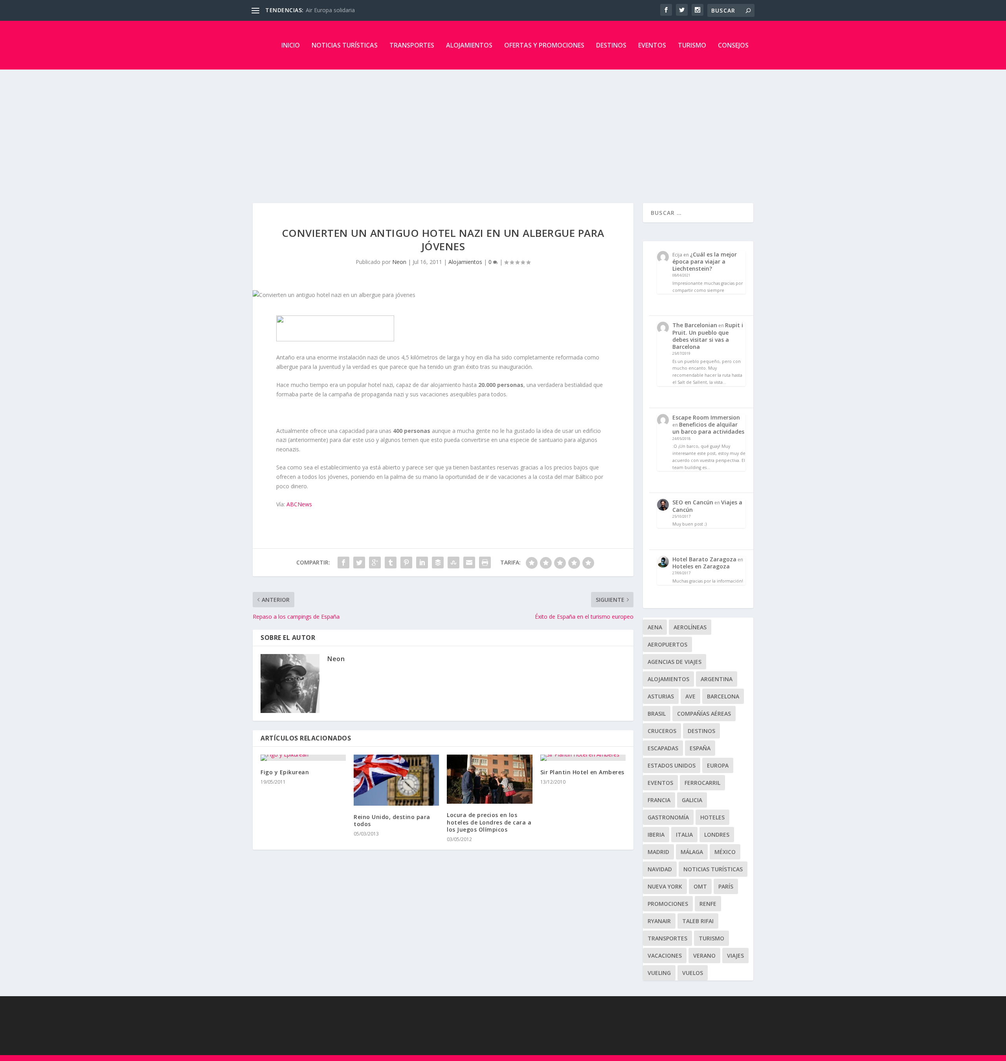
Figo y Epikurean (285, 772)
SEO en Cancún (692, 502)
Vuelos (692, 973)
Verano (704, 955)
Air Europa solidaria (330, 10)
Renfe (707, 903)
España (700, 748)
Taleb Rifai (698, 921)
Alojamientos (469, 45)
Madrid (658, 852)
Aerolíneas (690, 627)
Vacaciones (665, 955)
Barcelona (723, 696)
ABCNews (299, 504)
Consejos (733, 45)
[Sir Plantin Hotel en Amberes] (583, 758)
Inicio (290, 45)
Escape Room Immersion (706, 417)
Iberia (656, 834)
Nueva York (665, 886)
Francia (659, 800)
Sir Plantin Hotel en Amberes (582, 772)
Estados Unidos (672, 765)
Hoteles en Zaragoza (701, 566)
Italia (684, 834)
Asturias (661, 696)
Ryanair (659, 921)
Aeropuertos (667, 644)
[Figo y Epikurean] (303, 758)
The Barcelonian (694, 325)
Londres (716, 834)
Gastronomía (668, 817)
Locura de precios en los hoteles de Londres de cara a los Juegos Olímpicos (489, 822)
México (725, 852)
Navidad (660, 869)
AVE (690, 696)
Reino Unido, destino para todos (392, 820)
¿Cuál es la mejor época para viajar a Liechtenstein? (704, 261)
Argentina (716, 679)
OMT (700, 886)
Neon (399, 262)
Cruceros (662, 731)
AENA (655, 627)
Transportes (411, 45)
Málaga (692, 852)
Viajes (735, 955)
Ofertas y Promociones (544, 45)
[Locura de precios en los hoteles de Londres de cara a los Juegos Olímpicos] (489, 779)
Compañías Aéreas (704, 713)
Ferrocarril (702, 782)
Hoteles (712, 817)
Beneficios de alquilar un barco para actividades (708, 428)
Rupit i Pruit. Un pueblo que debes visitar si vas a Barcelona (707, 335)
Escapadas (663, 748)
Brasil (657, 713)
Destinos (611, 45)
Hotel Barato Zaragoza (704, 559)
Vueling (659, 973)
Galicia (692, 800)
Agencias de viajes (674, 661)
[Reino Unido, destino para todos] (396, 780)
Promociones (668, 903)
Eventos (652, 45)
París (725, 886)
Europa (718, 765)
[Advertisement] (503, 128)
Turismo (692, 45)
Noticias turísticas (345, 45)
